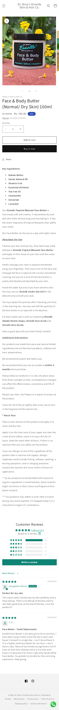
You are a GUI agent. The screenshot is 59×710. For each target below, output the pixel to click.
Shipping (5, 118)
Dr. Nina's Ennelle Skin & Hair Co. (28, 695)
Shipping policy (21, 704)
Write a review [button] (29, 562)
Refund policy (19, 699)
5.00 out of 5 (37, 530)
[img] (9, 581)
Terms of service (47, 699)
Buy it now (29, 148)
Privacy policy (33, 699)
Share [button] (8, 159)
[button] (3, 5)
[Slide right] (36, 91)
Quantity (6, 123)
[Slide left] (23, 91)
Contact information (38, 704)
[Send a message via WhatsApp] (53, 704)
